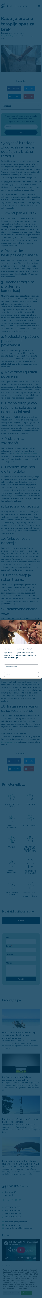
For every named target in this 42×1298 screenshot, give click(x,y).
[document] (21, 649)
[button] (38, 623)
